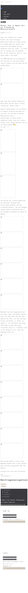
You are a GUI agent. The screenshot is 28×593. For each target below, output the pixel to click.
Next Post (3, 486)
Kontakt (6, 16)
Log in (22, 519)
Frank (3, 32)
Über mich (7, 14)
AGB (24, 504)
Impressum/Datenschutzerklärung (11, 504)
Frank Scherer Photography (10, 6)
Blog (5, 18)
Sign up (10, 564)
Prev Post (3, 484)
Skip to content (6, 1)
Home (5, 12)
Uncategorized (8, 32)
